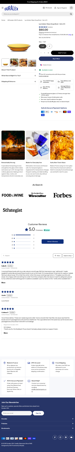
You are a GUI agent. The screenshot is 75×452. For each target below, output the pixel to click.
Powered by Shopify (18, 445)
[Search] (71, 14)
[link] (12, 195)
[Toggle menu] (2, 8)
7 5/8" (42, 46)
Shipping (41, 32)
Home (3, 20)
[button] (43, 27)
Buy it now (56, 59)
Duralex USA (10, 443)
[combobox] (37, 14)
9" (49, 46)
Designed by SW (6, 445)
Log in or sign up (43, 76)
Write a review (52, 241)
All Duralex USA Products (15, 20)
